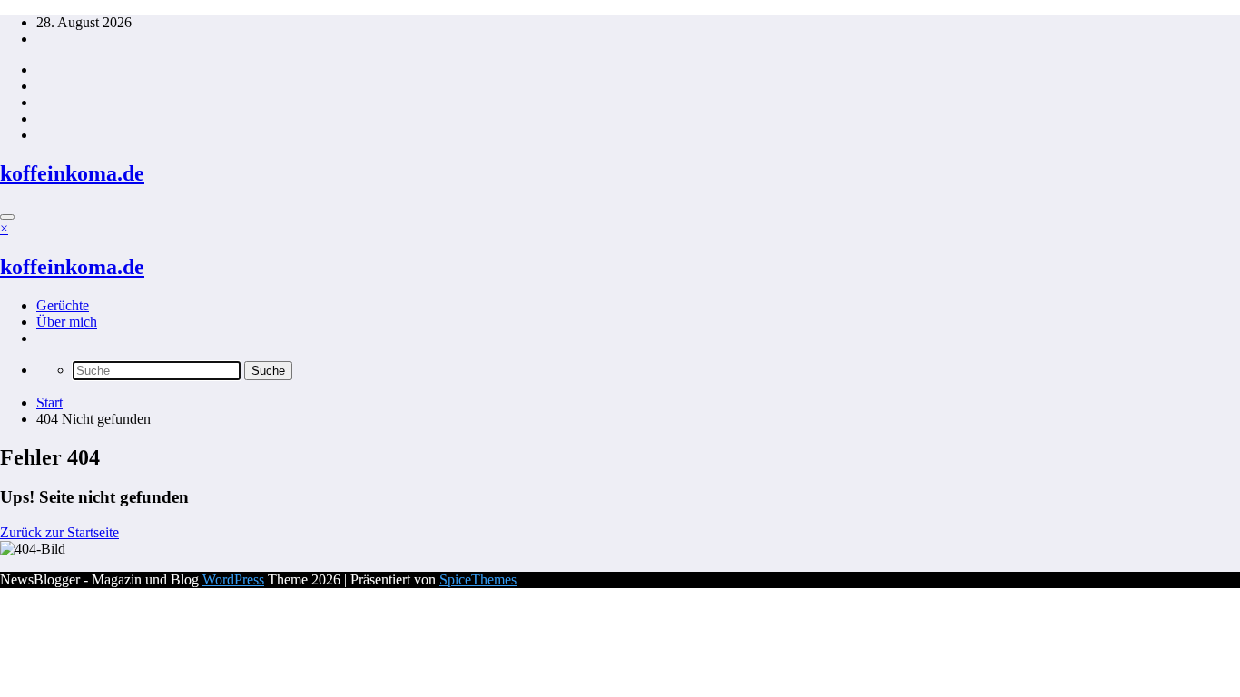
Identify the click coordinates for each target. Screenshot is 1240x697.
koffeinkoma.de (72, 173)
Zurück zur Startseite (59, 532)
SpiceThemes (478, 579)
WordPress (233, 579)
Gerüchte (62, 305)
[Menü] (7, 217)
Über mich (66, 321)
